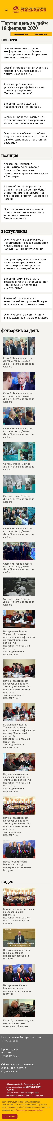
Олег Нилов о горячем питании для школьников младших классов (26, 316)
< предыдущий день (20, 34)
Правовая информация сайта (29, 1110)
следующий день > (41, 34)
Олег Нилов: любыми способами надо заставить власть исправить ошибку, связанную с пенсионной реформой (25, 137)
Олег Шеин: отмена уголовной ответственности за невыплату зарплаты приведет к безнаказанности (24, 213)
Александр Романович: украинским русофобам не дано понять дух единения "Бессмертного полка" (24, 88)
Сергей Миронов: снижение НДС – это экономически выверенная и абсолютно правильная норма (26, 120)
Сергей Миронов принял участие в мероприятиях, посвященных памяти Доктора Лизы (26, 71)
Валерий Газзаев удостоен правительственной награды (22, 105)
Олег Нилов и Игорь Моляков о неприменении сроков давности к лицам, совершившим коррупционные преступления (26, 244)
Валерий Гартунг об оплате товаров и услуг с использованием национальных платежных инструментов (26, 283)
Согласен (10, 1116)
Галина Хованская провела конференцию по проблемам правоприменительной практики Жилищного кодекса (25, 52)
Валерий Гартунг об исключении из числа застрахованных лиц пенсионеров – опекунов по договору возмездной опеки (25, 263)
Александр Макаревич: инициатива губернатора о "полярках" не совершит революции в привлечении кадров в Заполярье (26, 170)
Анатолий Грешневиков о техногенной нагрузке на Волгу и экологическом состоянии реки (25, 301)
